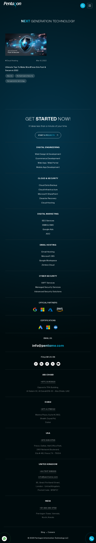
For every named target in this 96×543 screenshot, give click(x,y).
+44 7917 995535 (48, 471)
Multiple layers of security (25, 76)
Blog (43, 532)
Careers (51, 532)
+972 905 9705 (48, 440)
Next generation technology (16, 81)
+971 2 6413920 (48, 381)
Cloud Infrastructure (48, 189)
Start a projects (46, 135)
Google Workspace (48, 260)
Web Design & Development (48, 154)
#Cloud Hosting (11, 61)
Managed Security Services (48, 287)
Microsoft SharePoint (48, 194)
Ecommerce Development (48, 158)
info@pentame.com (48, 345)
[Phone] (91, 538)
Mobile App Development (48, 167)
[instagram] (36, 364)
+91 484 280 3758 (48, 508)
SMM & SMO (48, 225)
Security (9, 76)
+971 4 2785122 (48, 409)
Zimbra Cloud (48, 265)
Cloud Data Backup (48, 185)
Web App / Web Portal (48, 162)
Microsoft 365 (48, 256)
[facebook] (47, 364)
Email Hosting (48, 251)
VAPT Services (48, 282)
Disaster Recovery (48, 198)
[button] (89, 5)
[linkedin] (41, 364)
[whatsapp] (4, 538)
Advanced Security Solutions (48, 291)
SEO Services (48, 220)
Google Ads (48, 229)
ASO (48, 233)
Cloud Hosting (48, 202)
